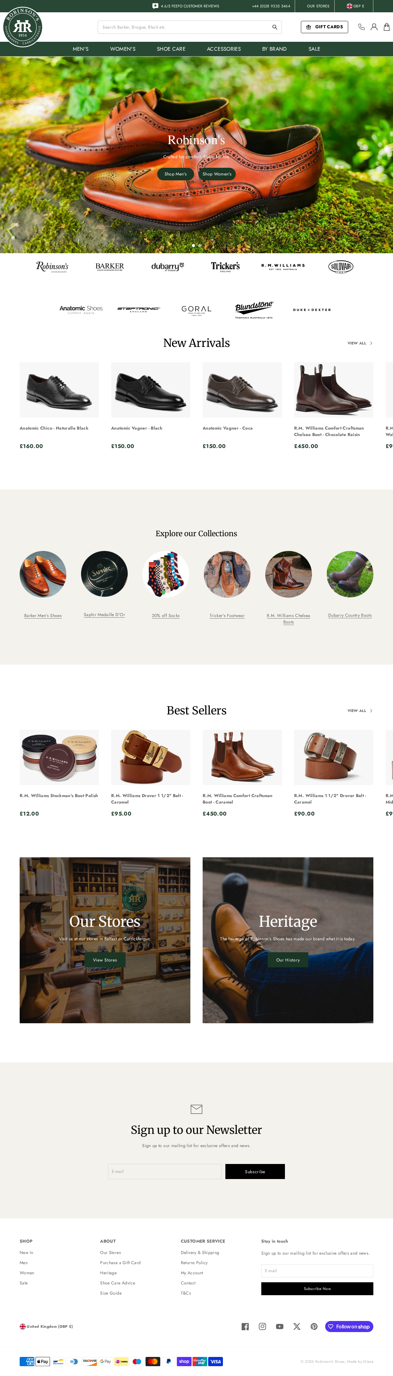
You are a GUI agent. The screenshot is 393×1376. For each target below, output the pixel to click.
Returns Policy (194, 1263)
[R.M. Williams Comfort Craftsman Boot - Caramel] (242, 757)
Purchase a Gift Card (120, 1263)
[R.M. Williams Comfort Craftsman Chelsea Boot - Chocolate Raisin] (333, 390)
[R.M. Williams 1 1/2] (333, 757)
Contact (188, 1283)
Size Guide (111, 1293)
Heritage (108, 1273)
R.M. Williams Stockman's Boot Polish (59, 795)
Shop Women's (217, 174)
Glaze (368, 1361)
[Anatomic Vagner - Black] (150, 390)
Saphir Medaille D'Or (104, 614)
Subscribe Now (317, 1288)
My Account (192, 1273)
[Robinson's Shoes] (22, 27)
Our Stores (318, 6)
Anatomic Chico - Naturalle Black (54, 428)
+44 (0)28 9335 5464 (271, 6)
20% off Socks (166, 615)
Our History (288, 960)
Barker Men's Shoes (43, 615)
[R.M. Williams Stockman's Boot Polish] (59, 757)
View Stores (105, 960)
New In (26, 1252)
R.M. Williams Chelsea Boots (288, 618)
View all (357, 343)
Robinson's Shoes (330, 1361)
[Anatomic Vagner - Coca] (242, 390)
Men (24, 1263)
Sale (24, 1283)
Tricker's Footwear (227, 615)
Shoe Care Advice (117, 1283)
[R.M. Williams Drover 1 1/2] (150, 757)
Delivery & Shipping (200, 1252)
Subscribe (255, 1172)
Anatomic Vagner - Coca (228, 428)
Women (27, 1273)
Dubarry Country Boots (350, 615)
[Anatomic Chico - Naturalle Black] (59, 390)
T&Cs (186, 1293)
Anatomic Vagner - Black (136, 428)
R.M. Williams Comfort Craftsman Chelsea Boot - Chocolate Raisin (329, 431)
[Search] (274, 27)
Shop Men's (176, 174)
